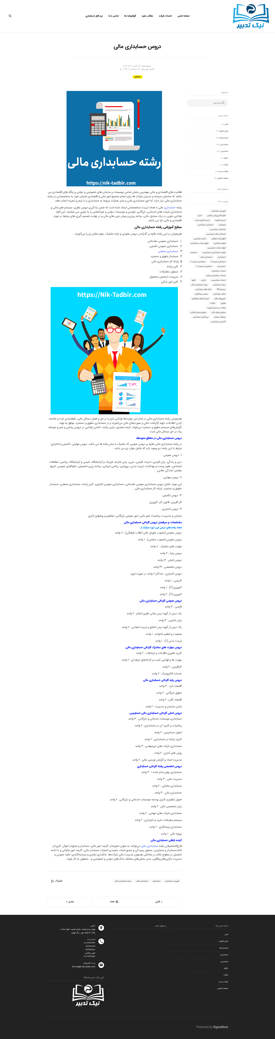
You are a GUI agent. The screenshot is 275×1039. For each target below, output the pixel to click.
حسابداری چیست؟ (218, 261)
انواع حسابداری (220, 243)
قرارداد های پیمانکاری (200, 298)
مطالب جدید (223, 171)
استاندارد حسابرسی (218, 229)
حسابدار (193, 252)
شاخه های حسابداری (203, 289)
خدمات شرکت (165, 16)
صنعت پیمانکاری (201, 294)
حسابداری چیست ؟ (197, 261)
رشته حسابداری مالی (123, 881)
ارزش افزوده (223, 131)
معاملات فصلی (222, 178)
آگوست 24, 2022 (130, 66)
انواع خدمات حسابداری (199, 243)
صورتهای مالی (220, 298)
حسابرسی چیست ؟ (204, 266)
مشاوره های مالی (219, 312)
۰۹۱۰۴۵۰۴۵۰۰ (90, 949)
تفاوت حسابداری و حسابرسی (214, 252)
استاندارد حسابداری (205, 225)
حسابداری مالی (149, 846)
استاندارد (222, 225)
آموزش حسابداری (172, 881)
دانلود (226, 158)
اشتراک (58, 881)
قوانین (223, 303)
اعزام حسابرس (200, 238)
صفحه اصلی (184, 16)
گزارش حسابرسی (218, 321)
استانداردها (223, 137)
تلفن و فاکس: (90, 953)
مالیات (226, 164)
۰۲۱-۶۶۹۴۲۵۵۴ (89, 956)
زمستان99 (221, 289)
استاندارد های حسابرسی (216, 234)
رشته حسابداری (219, 285)
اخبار (226, 124)
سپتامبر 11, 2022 (130, 69)
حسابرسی (224, 151)
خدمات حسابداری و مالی (216, 275)
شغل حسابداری (219, 294)
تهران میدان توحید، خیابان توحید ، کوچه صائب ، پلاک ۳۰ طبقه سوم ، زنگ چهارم (77, 931)
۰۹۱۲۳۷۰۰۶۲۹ (90, 946)
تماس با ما (114, 16)
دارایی (203, 280)
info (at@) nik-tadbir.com (83, 966)
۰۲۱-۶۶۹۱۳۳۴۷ (89, 943)
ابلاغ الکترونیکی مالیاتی (216, 215)
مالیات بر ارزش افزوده (216, 308)
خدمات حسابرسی (218, 280)
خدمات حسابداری (219, 271)
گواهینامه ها (130, 16)
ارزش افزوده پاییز (202, 220)
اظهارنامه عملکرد (219, 238)
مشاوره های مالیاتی (198, 312)
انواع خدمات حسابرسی (216, 248)
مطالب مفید (147, 16)
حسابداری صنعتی (168, 251)
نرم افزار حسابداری (94, 16)
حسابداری (137, 77)
